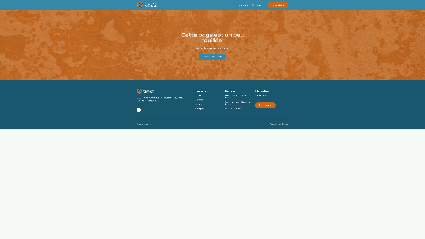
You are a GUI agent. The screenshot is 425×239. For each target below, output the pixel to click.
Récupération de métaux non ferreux (237, 103)
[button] (257, 5)
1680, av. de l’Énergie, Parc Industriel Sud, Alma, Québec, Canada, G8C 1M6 (160, 99)
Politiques (199, 108)
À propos (243, 5)
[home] (147, 5)
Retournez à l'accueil (212, 57)
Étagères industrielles (234, 108)
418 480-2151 (261, 95)
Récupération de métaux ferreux (235, 96)
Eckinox (285, 124)
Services (256, 5)
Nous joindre (278, 5)
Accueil (198, 95)
